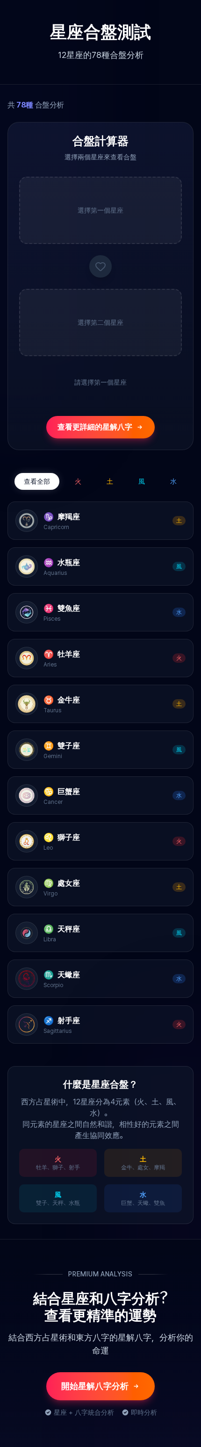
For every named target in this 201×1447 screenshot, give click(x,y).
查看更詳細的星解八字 (94, 427)
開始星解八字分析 (95, 1386)
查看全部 (37, 481)
